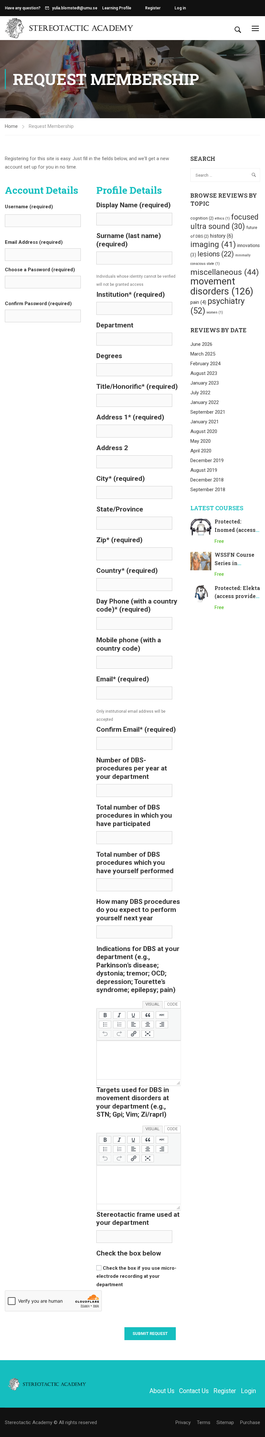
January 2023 (204, 383)
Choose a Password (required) (40, 270)
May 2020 (200, 441)
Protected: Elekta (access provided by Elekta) (237, 596)
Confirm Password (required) (38, 303)
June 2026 (201, 344)
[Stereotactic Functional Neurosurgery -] (69, 28)
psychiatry (217, 305)
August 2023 (203, 373)
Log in (180, 8)
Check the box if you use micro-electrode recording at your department (136, 1276)
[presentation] (105, 1015)
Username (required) (29, 207)
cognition (202, 218)
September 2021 (207, 412)
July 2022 (200, 393)
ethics (222, 218)
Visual (152, 1004)
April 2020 (200, 451)
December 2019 (207, 460)
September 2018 (207, 489)
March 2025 (202, 354)
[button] (105, 1015)
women (215, 312)
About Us (162, 1391)
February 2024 (205, 364)
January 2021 (204, 422)
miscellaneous (224, 272)
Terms (203, 1422)
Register (153, 8)
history (221, 236)
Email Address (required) (34, 242)
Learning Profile (116, 8)
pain (198, 302)
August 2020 (203, 431)
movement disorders (221, 286)
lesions (215, 254)
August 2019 (203, 470)
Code (172, 1004)
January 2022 (204, 402)
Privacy (183, 1422)
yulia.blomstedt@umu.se (74, 8)
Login (248, 1391)
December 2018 (207, 480)
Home (11, 126)
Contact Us (194, 1391)
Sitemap (225, 1422)
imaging (213, 244)
